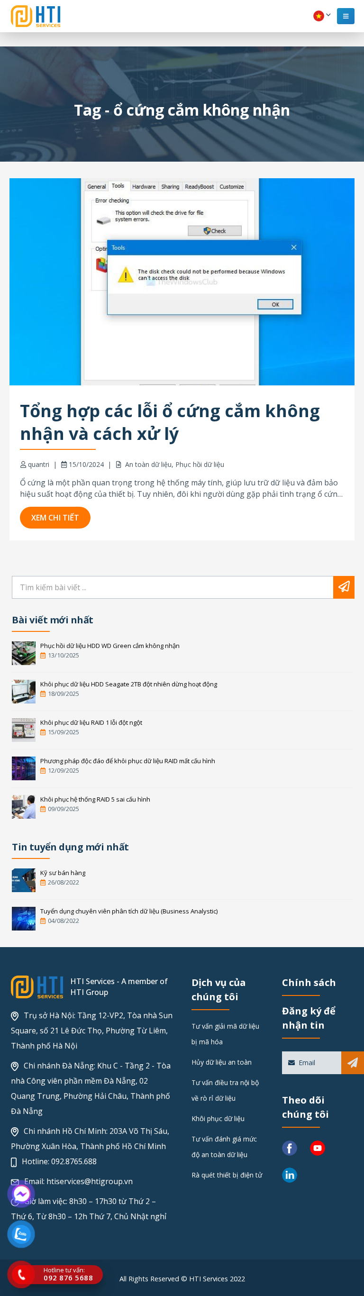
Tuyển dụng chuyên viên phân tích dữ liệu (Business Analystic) (129, 911)
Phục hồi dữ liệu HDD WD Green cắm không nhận (110, 645)
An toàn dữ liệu (148, 464)
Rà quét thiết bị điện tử (226, 1174)
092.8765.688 (74, 1161)
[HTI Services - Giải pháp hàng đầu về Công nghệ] (35, 16)
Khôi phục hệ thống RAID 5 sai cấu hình (95, 799)
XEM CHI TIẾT (55, 517)
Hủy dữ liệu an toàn (221, 1062)
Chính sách (309, 982)
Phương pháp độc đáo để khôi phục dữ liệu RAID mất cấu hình (127, 761)
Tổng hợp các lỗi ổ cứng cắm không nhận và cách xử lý (170, 422)
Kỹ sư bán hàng (62, 872)
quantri (38, 464)
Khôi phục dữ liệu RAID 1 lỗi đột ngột (91, 722)
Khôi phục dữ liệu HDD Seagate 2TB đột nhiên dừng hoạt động (128, 684)
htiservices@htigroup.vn (89, 1181)
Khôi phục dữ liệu (218, 1118)
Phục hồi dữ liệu (199, 464)
